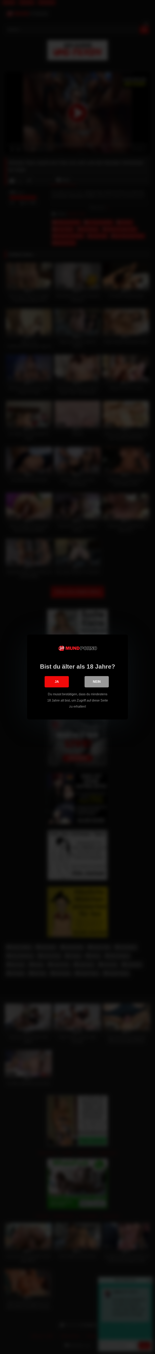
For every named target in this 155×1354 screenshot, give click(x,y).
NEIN (97, 681)
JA (57, 681)
